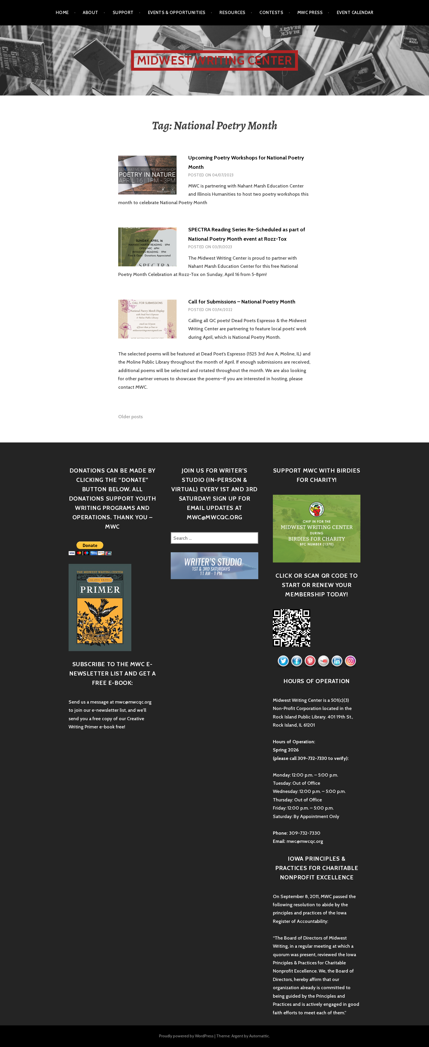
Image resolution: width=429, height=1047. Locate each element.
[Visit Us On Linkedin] (336, 661)
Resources (232, 12)
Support (123, 12)
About (90, 12)
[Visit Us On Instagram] (350, 661)
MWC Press (309, 12)
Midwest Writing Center (214, 60)
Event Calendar (355, 12)
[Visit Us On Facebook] (296, 661)
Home (62, 12)
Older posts (130, 416)
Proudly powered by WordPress (186, 1036)
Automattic (259, 1036)
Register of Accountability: (300, 921)
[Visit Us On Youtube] (323, 661)
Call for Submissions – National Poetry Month (241, 301)
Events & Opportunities (176, 12)
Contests (271, 12)
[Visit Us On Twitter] (283, 661)
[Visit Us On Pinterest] (310, 661)
